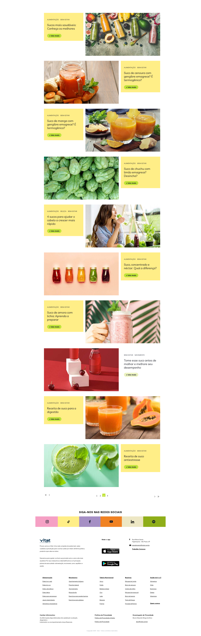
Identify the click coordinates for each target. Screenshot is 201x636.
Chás (151, 585)
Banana (102, 600)
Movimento (140, 355)
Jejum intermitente (49, 600)
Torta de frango (130, 600)
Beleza (63, 211)
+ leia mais (54, 36)
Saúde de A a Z (155, 578)
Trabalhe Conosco (138, 549)
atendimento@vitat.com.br (141, 545)
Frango (102, 604)
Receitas (128, 578)
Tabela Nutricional (106, 578)
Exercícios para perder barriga (78, 596)
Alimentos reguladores (50, 604)
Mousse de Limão (130, 581)
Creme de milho (130, 589)
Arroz (101, 581)
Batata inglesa (104, 589)
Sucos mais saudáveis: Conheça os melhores (61, 26)
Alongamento (73, 589)
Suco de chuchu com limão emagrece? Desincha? (137, 172)
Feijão (101, 585)
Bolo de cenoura (130, 585)
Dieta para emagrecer (50, 596)
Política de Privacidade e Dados (105, 618)
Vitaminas (153, 596)
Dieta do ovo (47, 585)
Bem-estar (65, 20)
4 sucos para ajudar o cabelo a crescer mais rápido (61, 220)
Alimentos (153, 581)
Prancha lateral (74, 585)
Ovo (101, 592)
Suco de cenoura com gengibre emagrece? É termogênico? (138, 76)
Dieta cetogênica (48, 589)
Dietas (152, 592)
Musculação (73, 592)
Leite (101, 596)
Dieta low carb (47, 581)
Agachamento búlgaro (76, 581)
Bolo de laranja (130, 596)
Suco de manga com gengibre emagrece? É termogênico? (61, 124)
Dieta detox (46, 592)
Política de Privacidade (102, 622)
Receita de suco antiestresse (134, 458)
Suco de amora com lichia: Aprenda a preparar (60, 316)
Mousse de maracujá (132, 592)
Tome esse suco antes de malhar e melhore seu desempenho (140, 364)
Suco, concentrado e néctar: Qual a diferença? (140, 266)
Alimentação (53, 20)
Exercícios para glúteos (76, 600)
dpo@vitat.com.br (142, 622)
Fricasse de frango (131, 604)
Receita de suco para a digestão (61, 410)
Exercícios (153, 589)
